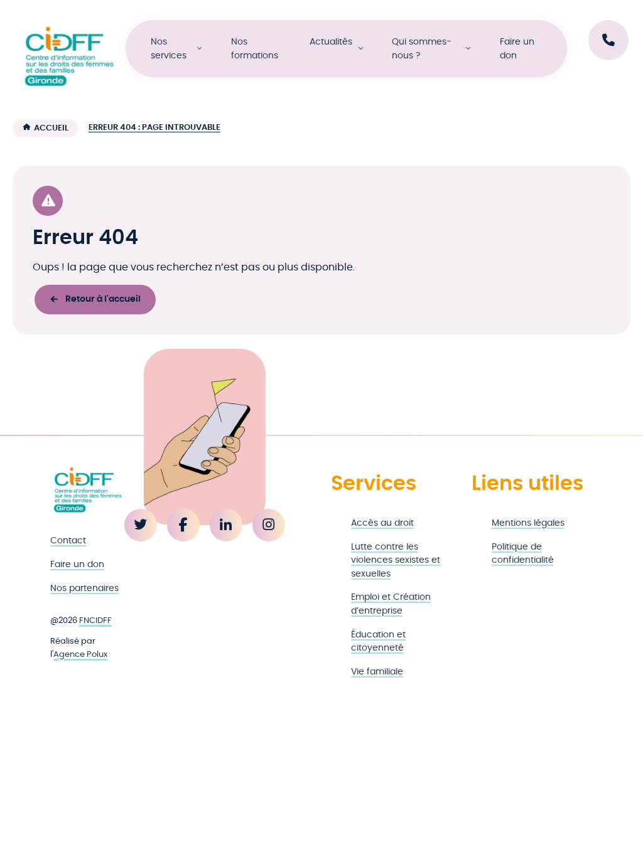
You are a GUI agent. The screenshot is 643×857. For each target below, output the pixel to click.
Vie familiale (377, 671)
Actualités (331, 41)
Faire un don (517, 48)
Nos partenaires (84, 588)
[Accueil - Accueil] (69, 56)
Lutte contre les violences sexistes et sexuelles (395, 560)
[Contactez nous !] (608, 40)
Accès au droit (382, 523)
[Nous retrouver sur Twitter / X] (140, 525)
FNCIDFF (95, 621)
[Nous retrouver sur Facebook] (183, 525)
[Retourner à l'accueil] (87, 490)
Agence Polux (80, 655)
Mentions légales (528, 523)
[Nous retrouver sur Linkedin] (226, 525)
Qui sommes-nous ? (421, 48)
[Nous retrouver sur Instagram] (268, 525)
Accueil (51, 128)
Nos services (168, 48)
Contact (68, 540)
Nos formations (254, 48)
